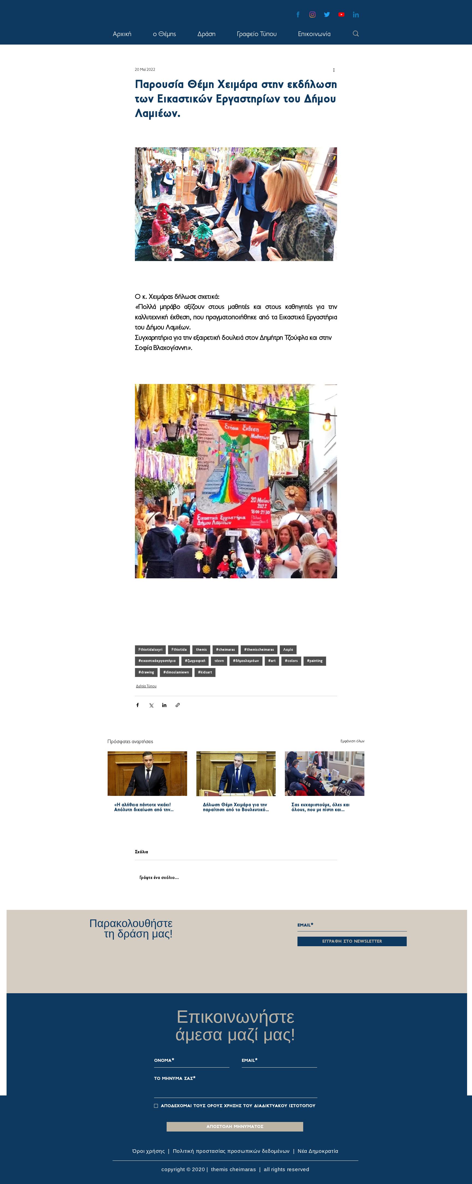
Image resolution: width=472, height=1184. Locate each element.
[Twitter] (327, 14)
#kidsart (205, 672)
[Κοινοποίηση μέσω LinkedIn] (164, 705)
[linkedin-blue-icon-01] (356, 14)
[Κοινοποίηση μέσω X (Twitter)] (151, 705)
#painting (315, 661)
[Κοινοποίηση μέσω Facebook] (137, 705)
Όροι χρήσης (149, 1151)
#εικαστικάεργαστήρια (157, 661)
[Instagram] (312, 14)
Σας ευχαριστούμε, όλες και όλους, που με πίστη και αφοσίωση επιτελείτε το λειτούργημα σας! (320, 808)
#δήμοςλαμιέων (246, 661)
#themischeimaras (259, 650)
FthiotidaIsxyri (150, 650)
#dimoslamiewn (176, 672)
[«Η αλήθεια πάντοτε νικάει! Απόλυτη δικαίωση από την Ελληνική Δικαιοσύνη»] (147, 773)
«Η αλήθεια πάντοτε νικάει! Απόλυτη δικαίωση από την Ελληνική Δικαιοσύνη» (142, 808)
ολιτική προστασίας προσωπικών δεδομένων (233, 1151)
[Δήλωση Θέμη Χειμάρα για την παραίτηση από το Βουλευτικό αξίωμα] (236, 773)
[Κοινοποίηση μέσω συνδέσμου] (177, 705)
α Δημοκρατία (321, 1151)
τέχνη (219, 661)
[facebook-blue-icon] (298, 14)
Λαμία (288, 650)
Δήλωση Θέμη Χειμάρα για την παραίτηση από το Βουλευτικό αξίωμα (235, 808)
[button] (206, 34)
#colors (291, 661)
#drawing (146, 672)
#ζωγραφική (195, 661)
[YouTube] (341, 14)
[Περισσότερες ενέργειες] (334, 69)
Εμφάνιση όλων (352, 741)
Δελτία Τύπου (146, 686)
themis (201, 650)
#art (272, 661)
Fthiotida (179, 650)
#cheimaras (225, 650)
